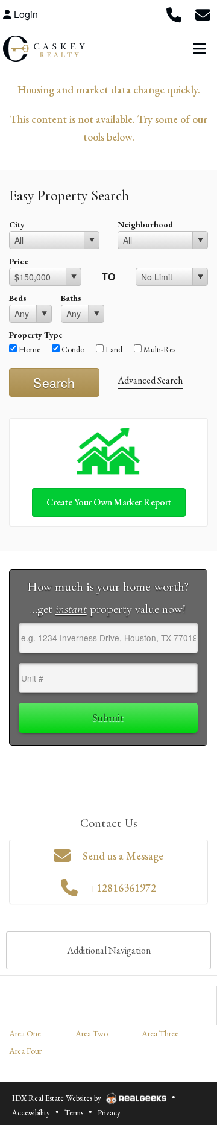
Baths (71, 298)
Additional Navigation (109, 950)
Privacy (109, 1113)
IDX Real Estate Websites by (57, 1098)
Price (18, 261)
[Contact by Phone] (173, 14)
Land (113, 349)
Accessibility (31, 1113)
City (17, 224)
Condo (72, 349)
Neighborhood (145, 224)
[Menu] (199, 48)
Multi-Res (158, 349)
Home (28, 349)
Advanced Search (150, 380)
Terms (73, 1113)
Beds (18, 298)
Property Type (36, 334)
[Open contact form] (202, 14)
